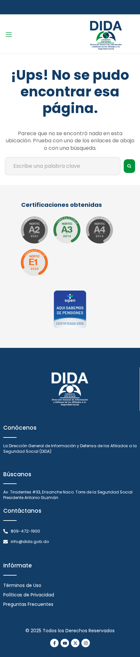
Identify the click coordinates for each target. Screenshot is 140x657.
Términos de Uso (22, 585)
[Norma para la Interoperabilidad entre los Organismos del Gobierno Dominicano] (99, 230)
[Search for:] (62, 166)
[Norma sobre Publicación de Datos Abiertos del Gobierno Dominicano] (66, 230)
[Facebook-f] (54, 643)
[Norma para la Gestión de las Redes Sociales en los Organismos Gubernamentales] (34, 262)
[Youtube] (65, 643)
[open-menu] (9, 35)
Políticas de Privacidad (28, 595)
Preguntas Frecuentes (28, 604)
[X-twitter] (75, 643)
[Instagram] (85, 643)
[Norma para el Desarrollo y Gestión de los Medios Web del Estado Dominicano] (34, 230)
